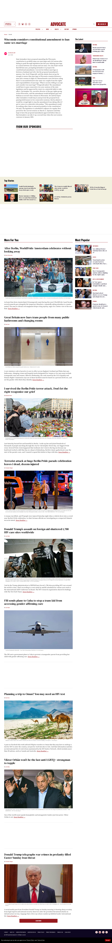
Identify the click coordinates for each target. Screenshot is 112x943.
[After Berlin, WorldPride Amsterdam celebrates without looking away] (38, 277)
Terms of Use (40, 940)
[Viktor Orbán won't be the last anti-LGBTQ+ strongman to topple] (38, 789)
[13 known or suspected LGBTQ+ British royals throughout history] (46, 197)
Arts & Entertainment (98, 279)
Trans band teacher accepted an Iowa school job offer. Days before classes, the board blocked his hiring (99, 264)
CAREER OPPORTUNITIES (21, 932)
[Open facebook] (19, 24)
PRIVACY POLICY (41, 932)
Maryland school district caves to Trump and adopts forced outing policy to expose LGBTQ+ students (100, 296)
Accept (108, 940)
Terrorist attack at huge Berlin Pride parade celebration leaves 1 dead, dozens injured (37, 462)
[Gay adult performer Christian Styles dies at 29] (83, 249)
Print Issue (96, 268)
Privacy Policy (30, 940)
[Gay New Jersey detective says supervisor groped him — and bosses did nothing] (83, 81)
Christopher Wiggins (9, 468)
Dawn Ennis (7, 324)
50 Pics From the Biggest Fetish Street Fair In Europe (98, 188)
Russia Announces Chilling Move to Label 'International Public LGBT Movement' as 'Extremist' (27, 198)
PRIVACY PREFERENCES (50, 932)
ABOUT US (12, 932)
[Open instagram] (29, 24)
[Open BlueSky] (22, 24)
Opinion (74, 29)
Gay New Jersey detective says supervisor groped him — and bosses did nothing (100, 84)
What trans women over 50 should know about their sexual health (100, 60)
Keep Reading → (14, 308)
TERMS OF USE (60, 932)
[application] (91, 97)
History (66, 29)
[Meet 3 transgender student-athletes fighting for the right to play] (83, 271)
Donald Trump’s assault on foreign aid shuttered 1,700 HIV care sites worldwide (36, 530)
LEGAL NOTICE (68, 932)
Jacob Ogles (7, 536)
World (10, 34)
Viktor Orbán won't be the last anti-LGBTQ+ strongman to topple (37, 761)
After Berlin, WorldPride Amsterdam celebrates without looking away (37, 249)
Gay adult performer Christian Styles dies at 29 (100, 250)
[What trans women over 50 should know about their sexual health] (83, 59)
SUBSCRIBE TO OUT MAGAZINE (8, 24)
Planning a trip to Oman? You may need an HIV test (34, 694)
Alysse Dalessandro (8, 255)
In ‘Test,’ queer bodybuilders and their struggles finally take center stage (100, 284)
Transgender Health (98, 56)
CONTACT (6, 932)
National (95, 45)
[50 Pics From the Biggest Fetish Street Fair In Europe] (82, 188)
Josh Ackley (7, 766)
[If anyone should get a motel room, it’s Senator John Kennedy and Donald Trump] (83, 304)
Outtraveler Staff (12, 52)
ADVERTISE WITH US (32, 932)
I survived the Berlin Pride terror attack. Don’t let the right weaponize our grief (36, 390)
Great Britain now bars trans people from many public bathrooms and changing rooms (36, 318)
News (47, 29)
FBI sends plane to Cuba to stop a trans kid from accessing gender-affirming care (33, 602)
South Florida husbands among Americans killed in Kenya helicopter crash (27, 188)
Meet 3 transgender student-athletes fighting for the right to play (100, 273)
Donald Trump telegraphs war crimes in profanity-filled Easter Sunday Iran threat (37, 856)
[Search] (94, 24)
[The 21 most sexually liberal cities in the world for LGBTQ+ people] (46, 188)
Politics (38, 29)
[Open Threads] (26, 24)
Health (57, 29)
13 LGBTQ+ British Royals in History (62, 198)
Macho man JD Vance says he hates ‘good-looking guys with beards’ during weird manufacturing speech (100, 51)
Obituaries (95, 246)
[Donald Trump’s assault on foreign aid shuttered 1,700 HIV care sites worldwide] (38, 558)
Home (5, 34)
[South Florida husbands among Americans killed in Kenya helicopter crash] (11, 188)
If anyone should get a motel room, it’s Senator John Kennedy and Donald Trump (100, 307)
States (94, 257)
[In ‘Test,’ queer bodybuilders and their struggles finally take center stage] (83, 282)
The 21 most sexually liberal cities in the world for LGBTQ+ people (63, 188)
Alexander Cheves (8, 395)
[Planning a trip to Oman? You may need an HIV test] (38, 720)
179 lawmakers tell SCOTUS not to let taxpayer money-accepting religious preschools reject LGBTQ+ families (99, 74)
